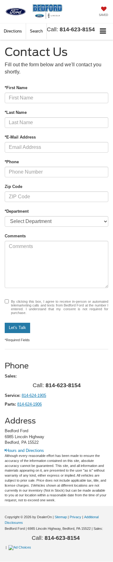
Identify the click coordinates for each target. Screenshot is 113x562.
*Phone (12, 161)
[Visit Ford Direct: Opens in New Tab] (20, 547)
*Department (17, 211)
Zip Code (13, 186)
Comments (15, 236)
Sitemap (61, 517)
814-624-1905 (34, 395)
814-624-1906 (29, 404)
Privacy (75, 517)
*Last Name (16, 112)
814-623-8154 (77, 29)
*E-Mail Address (20, 137)
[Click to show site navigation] (103, 31)
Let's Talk (17, 327)
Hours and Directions (25, 450)
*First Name (16, 87)
